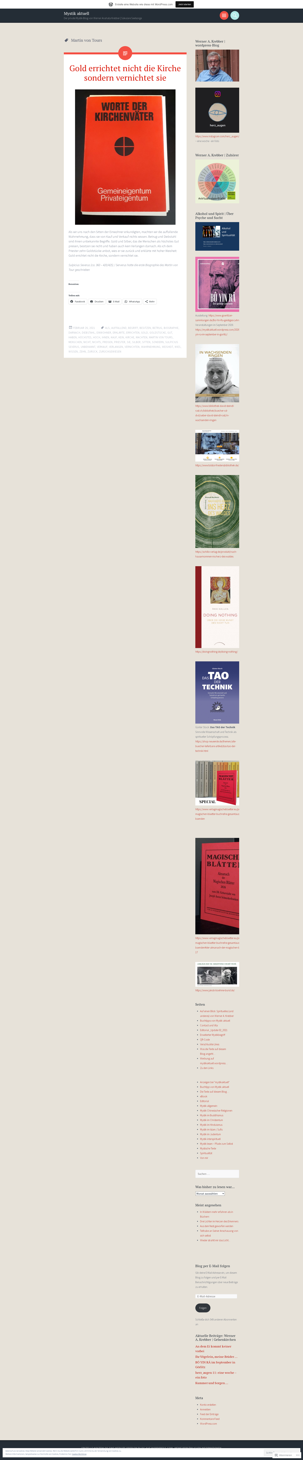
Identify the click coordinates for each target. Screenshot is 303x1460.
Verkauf (102, 346)
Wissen (73, 351)
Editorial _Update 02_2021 (213, 1030)
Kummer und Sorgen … (211, 1383)
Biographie (171, 328)
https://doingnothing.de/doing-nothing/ (216, 651)
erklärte (119, 332)
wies (178, 346)
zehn (82, 351)
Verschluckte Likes (209, 1044)
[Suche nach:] (217, 1174)
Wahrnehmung (150, 346)
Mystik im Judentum (210, 1134)
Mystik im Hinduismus (211, 1124)
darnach (74, 332)
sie (129, 342)
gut (169, 332)
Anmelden (205, 1409)
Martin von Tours (161, 337)
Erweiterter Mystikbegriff (212, 1034)
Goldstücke (158, 332)
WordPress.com (208, 1423)
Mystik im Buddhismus (211, 1115)
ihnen (105, 337)
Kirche (130, 337)
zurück (92, 351)
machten (141, 337)
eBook (203, 1096)
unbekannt (88, 346)
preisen (108, 342)
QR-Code (205, 1039)
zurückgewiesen (110, 351)
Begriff (133, 328)
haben (73, 337)
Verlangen (116, 346)
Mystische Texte (208, 1148)
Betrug (157, 328)
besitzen (145, 328)
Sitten (146, 342)
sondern (158, 342)
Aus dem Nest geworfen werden (216, 1226)
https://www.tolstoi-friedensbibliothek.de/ (217, 465)
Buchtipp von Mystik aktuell (214, 1087)
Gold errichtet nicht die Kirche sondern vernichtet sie (125, 73)
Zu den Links (206, 1068)
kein (121, 337)
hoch (96, 337)
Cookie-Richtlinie (79, 1454)
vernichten (132, 346)
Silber (136, 342)
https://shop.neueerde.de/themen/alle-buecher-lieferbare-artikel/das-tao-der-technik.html (215, 746)
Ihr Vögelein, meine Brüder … (216, 1356)
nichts (96, 342)
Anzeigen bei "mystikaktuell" (215, 1082)
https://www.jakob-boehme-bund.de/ (215, 990)
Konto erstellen (208, 1404)
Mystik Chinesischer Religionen (216, 1110)
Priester (119, 342)
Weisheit (167, 346)
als (107, 328)
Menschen (75, 342)
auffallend (119, 328)
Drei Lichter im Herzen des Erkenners (219, 1221)
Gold (144, 332)
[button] (125, 157)
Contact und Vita (209, 1025)
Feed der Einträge (209, 1414)
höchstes (85, 337)
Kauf (114, 337)
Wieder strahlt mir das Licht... (215, 1240)
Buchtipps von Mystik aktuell (215, 1020)
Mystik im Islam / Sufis (211, 1129)
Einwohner (104, 332)
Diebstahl (88, 332)
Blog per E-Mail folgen (212, 1266)
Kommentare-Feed (210, 1419)
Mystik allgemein (208, 1105)
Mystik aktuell (76, 13)
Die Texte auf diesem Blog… (214, 1091)
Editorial (204, 1101)
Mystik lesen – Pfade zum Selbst (216, 1143)
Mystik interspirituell (210, 1139)
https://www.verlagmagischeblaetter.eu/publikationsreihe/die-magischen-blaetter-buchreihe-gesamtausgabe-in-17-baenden (227, 814)
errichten (133, 332)
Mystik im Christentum (211, 1120)
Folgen (203, 1308)
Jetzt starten (184, 4)
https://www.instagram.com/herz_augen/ (217, 136)
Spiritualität (206, 1153)
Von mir (204, 1158)
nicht (87, 342)
